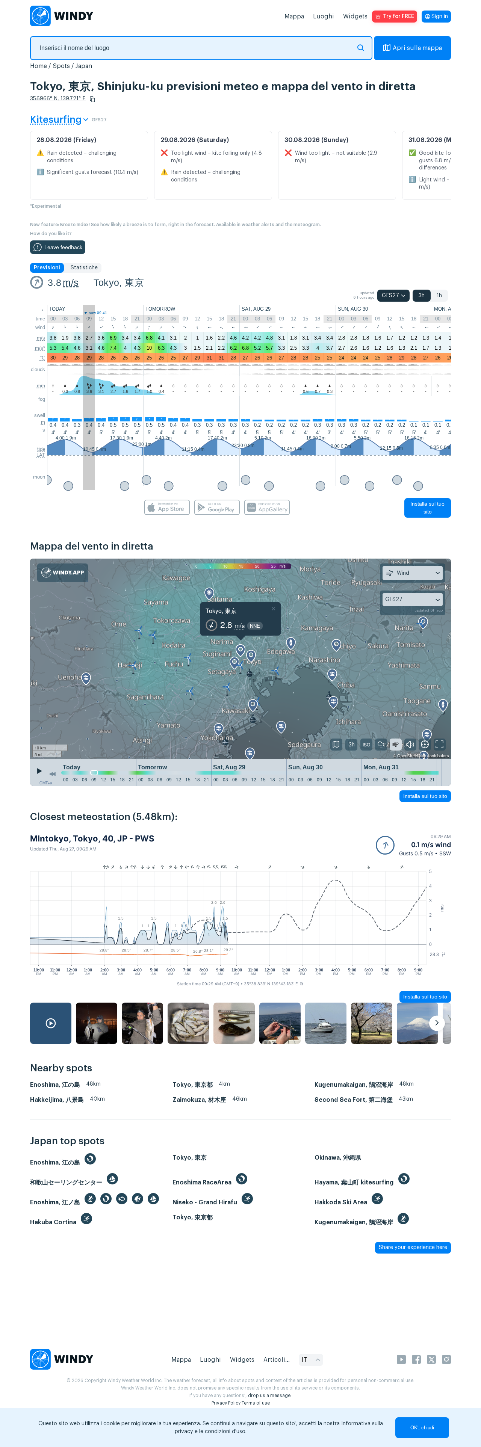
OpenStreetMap (411, 755)
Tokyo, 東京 (119, 282)
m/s (71, 282)
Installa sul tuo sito (427, 508)
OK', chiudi (422, 1427)
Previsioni (47, 267)
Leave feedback (63, 247)
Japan (84, 66)
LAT (40, 455)
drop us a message (269, 1395)
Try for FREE (398, 16)
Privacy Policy (226, 1403)
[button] (92, 99)
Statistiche (84, 267)
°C (42, 358)
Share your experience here (413, 1247)
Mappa (294, 17)
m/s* (40, 348)
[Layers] (336, 745)
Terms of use (256, 1403)
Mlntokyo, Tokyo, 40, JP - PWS (92, 838)
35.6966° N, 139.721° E (58, 98)
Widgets (355, 17)
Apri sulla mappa (417, 48)
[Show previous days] (52, 774)
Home (38, 66)
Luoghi (323, 17)
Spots (61, 66)
